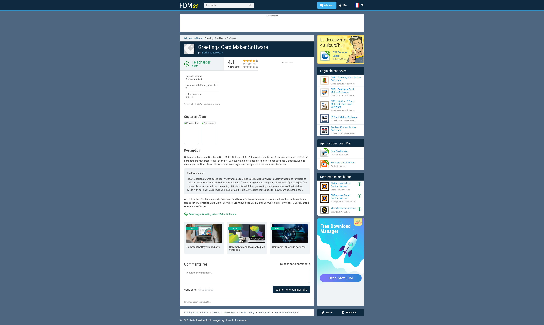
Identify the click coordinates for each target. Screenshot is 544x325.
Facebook (351, 312)
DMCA (216, 312)
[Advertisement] (272, 23)
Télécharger (201, 62)
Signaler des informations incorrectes (203, 104)
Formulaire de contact (287, 312)
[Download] (359, 184)
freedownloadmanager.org (210, 320)
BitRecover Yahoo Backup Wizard (340, 185)
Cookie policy (247, 312)
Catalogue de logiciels (196, 312)
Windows (188, 38)
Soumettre (264, 312)
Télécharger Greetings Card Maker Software (212, 214)
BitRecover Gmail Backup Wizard (340, 196)
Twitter (329, 312)
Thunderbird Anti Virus (343, 208)
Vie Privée (229, 312)
